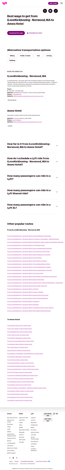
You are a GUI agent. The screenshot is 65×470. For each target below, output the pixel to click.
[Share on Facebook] (50, 11)
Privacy (17, 461)
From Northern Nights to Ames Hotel (18, 350)
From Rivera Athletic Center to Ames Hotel (20, 363)
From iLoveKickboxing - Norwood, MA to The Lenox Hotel (25, 273)
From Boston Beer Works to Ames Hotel (19, 344)
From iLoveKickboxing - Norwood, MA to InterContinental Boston (27, 298)
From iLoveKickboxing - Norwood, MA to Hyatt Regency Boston (27, 261)
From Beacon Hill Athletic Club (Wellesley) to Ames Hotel (25, 353)
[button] (61, 3)
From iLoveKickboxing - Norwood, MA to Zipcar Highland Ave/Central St (29, 248)
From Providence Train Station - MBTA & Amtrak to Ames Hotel (26, 388)
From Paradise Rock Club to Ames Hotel (19, 332)
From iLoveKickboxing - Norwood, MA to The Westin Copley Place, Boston (30, 308)
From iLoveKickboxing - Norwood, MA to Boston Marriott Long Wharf (28, 255)
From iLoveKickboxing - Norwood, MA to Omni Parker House (26, 245)
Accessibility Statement (27, 461)
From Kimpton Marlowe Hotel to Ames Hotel (21, 366)
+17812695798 (16, 94)
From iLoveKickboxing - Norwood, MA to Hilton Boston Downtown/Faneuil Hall (32, 276)
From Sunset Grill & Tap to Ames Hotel (19, 325)
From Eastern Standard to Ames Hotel (19, 338)
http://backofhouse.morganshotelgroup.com (28, 122)
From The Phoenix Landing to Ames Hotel (20, 378)
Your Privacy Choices (41, 461)
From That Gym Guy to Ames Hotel (18, 335)
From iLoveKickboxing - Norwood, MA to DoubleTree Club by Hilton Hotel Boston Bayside (35, 242)
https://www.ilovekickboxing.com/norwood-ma (28, 96)
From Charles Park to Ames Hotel (17, 394)
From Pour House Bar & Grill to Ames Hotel (20, 341)
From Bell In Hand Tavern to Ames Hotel (19, 400)
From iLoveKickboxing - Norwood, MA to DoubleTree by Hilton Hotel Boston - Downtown (35, 283)
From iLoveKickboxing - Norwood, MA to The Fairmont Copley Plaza (28, 251)
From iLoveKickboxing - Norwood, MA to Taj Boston (23, 301)
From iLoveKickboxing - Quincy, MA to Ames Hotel (23, 369)
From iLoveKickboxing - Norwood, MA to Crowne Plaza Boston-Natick (29, 267)
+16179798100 (16, 120)
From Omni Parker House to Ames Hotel (19, 372)
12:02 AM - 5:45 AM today (16, 91)
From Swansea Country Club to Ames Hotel (20, 382)
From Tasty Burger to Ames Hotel (17, 347)
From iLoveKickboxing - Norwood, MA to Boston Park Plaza (25, 279)
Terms (11, 461)
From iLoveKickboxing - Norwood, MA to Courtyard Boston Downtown (29, 236)
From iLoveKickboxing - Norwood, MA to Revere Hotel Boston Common (29, 270)
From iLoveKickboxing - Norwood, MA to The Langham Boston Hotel (28, 264)
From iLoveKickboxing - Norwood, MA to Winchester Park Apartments (29, 311)
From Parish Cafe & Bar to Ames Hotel (19, 357)
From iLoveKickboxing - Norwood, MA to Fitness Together (25, 292)
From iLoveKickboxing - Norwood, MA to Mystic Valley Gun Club (27, 286)
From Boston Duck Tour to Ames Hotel (19, 385)
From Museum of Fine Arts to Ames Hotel (20, 397)
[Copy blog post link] (56, 11)
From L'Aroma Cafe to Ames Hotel (17, 360)
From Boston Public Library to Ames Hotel (20, 391)
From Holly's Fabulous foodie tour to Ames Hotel (22, 375)
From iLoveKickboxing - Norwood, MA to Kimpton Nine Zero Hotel (27, 295)
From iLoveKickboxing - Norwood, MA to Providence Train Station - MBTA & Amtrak (33, 239)
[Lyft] (4, 3)
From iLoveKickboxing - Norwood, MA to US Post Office (24, 258)
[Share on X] (45, 11)
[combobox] (55, 414)
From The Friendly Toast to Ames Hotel (19, 329)
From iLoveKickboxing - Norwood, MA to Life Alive (22, 289)
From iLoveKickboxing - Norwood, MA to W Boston (23, 304)
